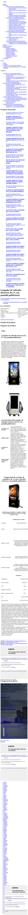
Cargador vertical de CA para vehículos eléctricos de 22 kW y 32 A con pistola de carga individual (14, 129)
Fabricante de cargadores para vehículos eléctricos (14, 725)
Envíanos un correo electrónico (7, 319)
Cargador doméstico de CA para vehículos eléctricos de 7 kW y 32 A (15, 140)
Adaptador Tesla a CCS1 (8, 738)
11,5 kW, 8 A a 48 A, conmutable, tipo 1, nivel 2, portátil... (15, 210)
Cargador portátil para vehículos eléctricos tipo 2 (16, 99)
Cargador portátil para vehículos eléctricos (15, 31)
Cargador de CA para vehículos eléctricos (15, 6)
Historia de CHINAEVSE (11, 51)
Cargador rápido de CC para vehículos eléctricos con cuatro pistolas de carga (17, 29)
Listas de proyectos (10, 52)
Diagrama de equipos (10, 54)
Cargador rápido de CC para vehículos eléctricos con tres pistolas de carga (17, 27)
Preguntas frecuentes (7, 46)
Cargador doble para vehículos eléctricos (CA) (16, 77)
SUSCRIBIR (3, 694)
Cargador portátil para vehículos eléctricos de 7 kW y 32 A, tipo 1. (15, 254)
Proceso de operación (10, 53)
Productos (5, 5)
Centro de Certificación (11, 49)
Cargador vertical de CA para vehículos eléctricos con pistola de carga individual (17, 16)
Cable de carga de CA (13, 38)
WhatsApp (3, 741)
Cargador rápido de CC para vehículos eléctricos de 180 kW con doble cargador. (14, 182)
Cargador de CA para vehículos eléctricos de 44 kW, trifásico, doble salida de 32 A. (15, 150)
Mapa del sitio (4, 717)
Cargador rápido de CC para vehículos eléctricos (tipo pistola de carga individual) (18, 22)
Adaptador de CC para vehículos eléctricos (18, 43)
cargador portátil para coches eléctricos (9, 718)
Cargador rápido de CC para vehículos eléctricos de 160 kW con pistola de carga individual (14, 172)
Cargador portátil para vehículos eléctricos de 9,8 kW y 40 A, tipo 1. (15, 219)
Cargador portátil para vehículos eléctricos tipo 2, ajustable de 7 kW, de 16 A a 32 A (15, 265)
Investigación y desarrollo (11, 55)
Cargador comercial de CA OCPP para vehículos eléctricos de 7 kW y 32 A (14, 118)
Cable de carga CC (13, 39)
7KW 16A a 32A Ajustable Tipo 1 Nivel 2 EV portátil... (15, 275)
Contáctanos (6, 58)
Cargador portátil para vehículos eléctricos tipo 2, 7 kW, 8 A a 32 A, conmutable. (15, 285)
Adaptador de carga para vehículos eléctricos (15, 41)
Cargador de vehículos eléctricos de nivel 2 (12, 727)
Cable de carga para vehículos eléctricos (14, 37)
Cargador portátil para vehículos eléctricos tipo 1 (16, 98)
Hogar (4, 4)
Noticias (5, 44)
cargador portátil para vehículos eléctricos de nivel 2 (13, 720)
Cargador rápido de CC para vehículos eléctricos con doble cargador (17, 24)
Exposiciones (9, 57)
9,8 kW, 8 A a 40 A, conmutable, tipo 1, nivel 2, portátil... (15, 238)
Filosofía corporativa (10, 48)
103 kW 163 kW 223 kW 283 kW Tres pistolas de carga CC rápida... (15, 161)
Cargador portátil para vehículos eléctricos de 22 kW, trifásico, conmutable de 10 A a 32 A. (15, 200)
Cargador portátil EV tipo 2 (15, 719)
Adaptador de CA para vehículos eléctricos (18, 42)
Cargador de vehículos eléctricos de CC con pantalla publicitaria (17, 19)
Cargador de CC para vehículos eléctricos (15, 17)
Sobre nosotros (6, 47)
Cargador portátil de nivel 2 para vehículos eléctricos (14, 721)
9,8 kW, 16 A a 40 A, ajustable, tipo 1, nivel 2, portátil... (14, 229)
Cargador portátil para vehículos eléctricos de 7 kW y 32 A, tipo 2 (15, 246)
